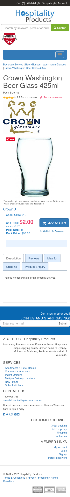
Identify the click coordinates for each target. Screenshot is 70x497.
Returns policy (59, 429)
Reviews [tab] (33, 258)
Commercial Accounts (17, 371)
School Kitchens (14, 385)
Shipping (62, 432)
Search (61, 28)
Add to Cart (56, 222)
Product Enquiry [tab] (35, 266)
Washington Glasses (54, 64)
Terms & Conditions (14, 477)
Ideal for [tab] (52, 258)
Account (62, 3)
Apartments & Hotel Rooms (20, 368)
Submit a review (52, 97)
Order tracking (59, 425)
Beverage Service (13, 64)
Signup (63, 454)
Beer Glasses (33, 64)
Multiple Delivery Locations (20, 378)
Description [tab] (13, 258)
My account (60, 447)
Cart (21, 3)
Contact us (61, 436)
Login (64, 450)
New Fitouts (11, 382)
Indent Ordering (13, 375)
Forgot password (57, 457)
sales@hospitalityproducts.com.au (22, 400)
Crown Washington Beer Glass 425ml (25, 68)
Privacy (31, 477)
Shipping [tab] (11, 266)
